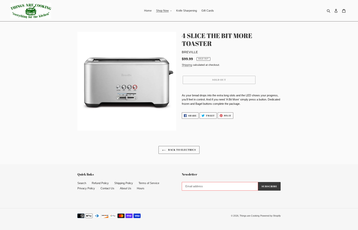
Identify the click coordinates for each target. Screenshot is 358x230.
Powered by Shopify (270, 216)
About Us (125, 188)
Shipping (187, 64)
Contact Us (107, 188)
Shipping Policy (123, 183)
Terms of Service (149, 183)
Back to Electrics (182, 149)
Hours (140, 188)
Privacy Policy (86, 188)
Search (81, 183)
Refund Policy (100, 183)
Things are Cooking (250, 216)
